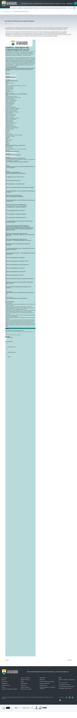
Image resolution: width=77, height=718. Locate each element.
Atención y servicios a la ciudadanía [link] (52, 3)
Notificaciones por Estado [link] (26, 689)
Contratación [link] (23, 685)
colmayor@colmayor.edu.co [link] (64, 684)
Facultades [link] (26, 8)
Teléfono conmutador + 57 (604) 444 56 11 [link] (66, 680)
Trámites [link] (3, 687)
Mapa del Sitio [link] (42, 677)
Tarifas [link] (22, 681)
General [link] (6, 23)
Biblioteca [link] (36, 8)
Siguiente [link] (69, 660)
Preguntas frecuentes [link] (25, 679)
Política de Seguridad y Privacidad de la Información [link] (47, 688)
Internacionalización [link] (57, 8)
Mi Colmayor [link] (70, 8)
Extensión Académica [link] (25, 687)
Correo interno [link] (5, 681)
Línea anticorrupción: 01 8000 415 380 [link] (66, 686)
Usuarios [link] (64, 8)
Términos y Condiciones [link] (44, 683)
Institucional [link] (14, 8)
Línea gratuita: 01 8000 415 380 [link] (65, 688)
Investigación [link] (48, 8)
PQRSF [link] (60, 677)
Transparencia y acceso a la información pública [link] (32, 3)
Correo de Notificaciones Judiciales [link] (47, 681)
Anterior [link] (7, 660)
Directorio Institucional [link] (25, 677)
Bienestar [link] (31, 8)
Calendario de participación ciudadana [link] (9, 689)
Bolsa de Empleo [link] (24, 683)
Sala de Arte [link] (42, 679)
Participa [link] (63, 3)
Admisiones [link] (20, 8)
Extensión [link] (42, 8)
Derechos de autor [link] (43, 685)
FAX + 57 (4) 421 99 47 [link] (63, 682)
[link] (75, 3)
